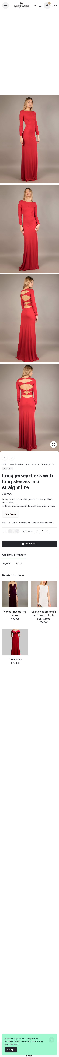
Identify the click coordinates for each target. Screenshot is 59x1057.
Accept (10, 1049)
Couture (35, 523)
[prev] (5, 457)
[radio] (37, 531)
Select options (15, 621)
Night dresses (46, 523)
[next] (12, 457)
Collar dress (15, 659)
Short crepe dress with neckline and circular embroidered (44, 615)
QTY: (4, 531)
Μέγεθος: (28, 531)
